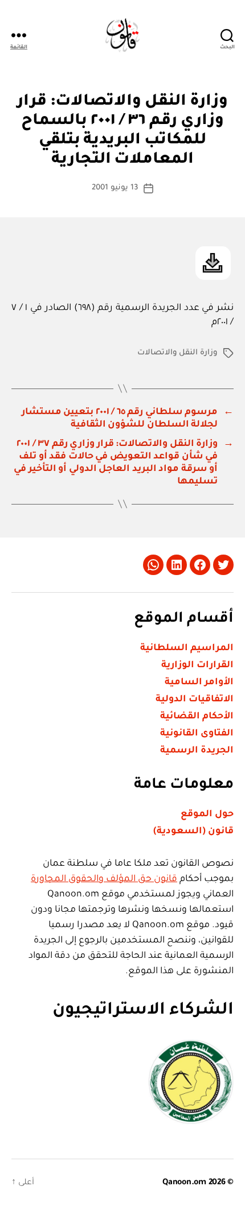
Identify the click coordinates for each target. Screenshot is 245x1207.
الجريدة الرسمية (197, 751)
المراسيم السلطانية (187, 648)
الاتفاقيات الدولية (195, 700)
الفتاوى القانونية (197, 734)
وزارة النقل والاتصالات (177, 353)
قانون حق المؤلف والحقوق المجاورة (104, 879)
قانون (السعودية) (193, 831)
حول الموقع (207, 814)
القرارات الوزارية (197, 665)
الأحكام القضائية (197, 717)
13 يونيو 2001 (115, 188)
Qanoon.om (184, 1183)
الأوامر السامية (199, 682)
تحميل (213, 263)
